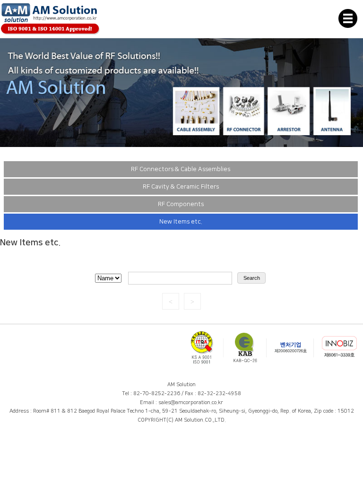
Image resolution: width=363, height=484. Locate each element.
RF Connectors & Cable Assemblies (180, 169)
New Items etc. (180, 221)
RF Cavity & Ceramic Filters (181, 186)
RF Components (181, 204)
